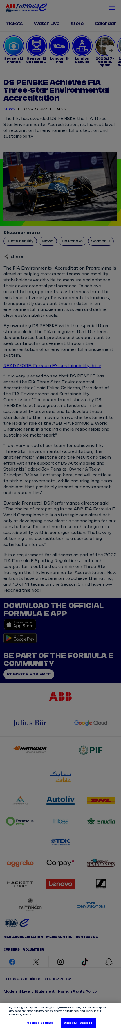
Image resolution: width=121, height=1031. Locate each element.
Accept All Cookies (78, 1023)
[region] (60, 1017)
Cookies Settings (40, 1023)
